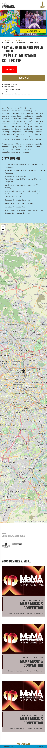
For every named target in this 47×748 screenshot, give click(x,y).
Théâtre (20, 40)
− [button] (3, 229)
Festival (7, 40)
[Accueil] (8, 5)
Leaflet (16, 522)
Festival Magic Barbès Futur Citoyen (22, 49)
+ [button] (3, 226)
